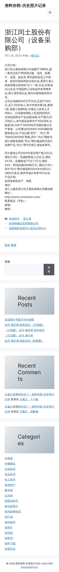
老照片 (9, 527)
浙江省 (27, 218)
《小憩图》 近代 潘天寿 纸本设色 (25, 330)
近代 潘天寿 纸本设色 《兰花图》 (25, 324)
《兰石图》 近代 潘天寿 (19, 335)
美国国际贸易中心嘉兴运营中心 (27, 228)
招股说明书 (11, 500)
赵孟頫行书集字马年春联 (19, 319)
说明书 (9, 538)
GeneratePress (29, 567)
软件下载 (10, 543)
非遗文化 (10, 548)
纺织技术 (10, 522)
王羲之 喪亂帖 (29, 411)
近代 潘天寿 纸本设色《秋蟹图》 (24, 340)
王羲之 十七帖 (29, 399)
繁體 (13, 245)
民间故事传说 (13, 511)
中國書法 (10, 463)
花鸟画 (9, 532)
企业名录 (10, 469)
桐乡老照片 (11, 506)
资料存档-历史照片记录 (25, 5)
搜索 (7, 261)
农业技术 (10, 474)
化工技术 (10, 479)
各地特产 (14, 218)
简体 (7, 245)
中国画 (9, 458)
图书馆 (9, 490)
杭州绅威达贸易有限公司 (23, 223)
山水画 (9, 495)
